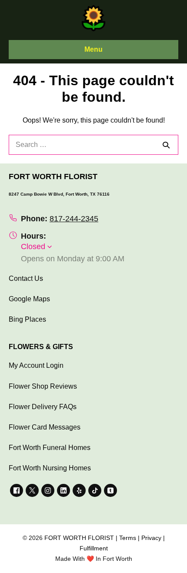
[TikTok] (94, 490)
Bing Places (27, 319)
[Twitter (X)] (32, 490)
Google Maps (29, 299)
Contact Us (26, 278)
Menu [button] (93, 49)
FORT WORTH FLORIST (79, 537)
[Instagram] (47, 490)
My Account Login (36, 365)
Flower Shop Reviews (43, 386)
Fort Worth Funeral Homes (49, 447)
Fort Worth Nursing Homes (50, 468)
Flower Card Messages (44, 427)
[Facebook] (16, 490)
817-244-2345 (74, 218)
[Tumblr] (110, 490)
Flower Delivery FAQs (43, 406)
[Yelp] (79, 490)
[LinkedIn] (63, 490)
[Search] (166, 145)
